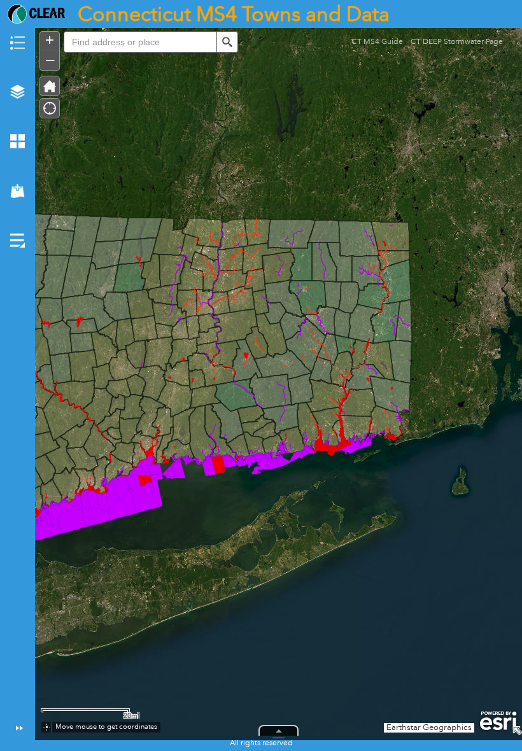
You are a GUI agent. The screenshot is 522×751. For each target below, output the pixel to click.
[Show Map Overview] (517, 731)
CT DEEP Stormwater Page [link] (457, 46)
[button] (49, 86)
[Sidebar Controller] (17, 382)
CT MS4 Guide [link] (377, 46)
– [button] (50, 59)
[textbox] (140, 42)
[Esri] (498, 721)
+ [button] (49, 40)
